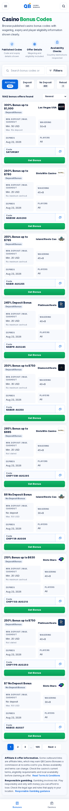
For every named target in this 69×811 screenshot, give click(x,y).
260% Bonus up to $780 (16, 172)
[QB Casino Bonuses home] (34, 6)
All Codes (10, 84)
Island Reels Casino (46, 239)
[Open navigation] (5, 6)
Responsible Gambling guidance (32, 791)
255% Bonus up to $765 (16, 238)
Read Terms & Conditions (46, 775)
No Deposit (45, 84)
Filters (58, 70)
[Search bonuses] (63, 6)
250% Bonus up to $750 (19, 365)
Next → (52, 747)
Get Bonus (34, 160)
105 (38, 747)
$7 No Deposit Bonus (18, 683)
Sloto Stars (49, 559)
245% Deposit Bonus (18, 302)
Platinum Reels (47, 305)
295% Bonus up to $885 (16, 430)
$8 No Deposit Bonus (18, 494)
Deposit (27, 84)
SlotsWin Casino (46, 173)
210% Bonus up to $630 (19, 557)
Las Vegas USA (47, 107)
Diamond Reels (47, 367)
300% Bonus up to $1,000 (16, 106)
